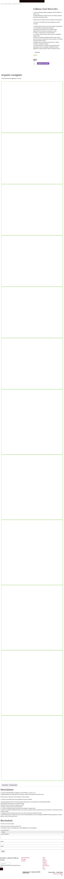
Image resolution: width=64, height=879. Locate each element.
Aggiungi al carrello (43, 63)
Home (2, 3)
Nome (2, 841)
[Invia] (1, 869)
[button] (32, 1)
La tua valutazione (5, 830)
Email (2, 846)
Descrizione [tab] (5, 785)
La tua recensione (5, 834)
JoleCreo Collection (8, 3)
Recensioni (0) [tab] (13, 785)
